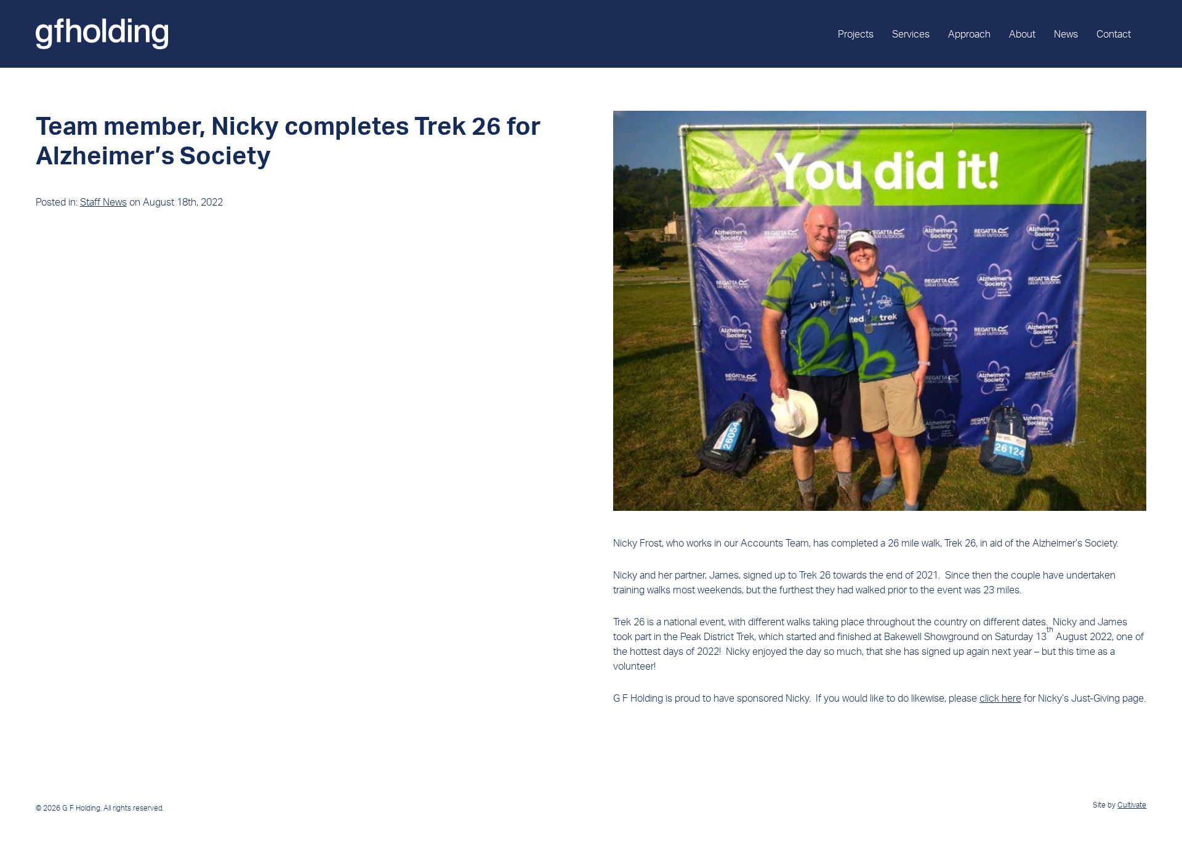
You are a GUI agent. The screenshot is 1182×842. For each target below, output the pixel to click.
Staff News (103, 202)
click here (1000, 698)
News (1066, 34)
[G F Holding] (102, 33)
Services (911, 34)
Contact (1113, 34)
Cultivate (1131, 804)
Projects (856, 34)
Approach (969, 34)
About (1022, 34)
